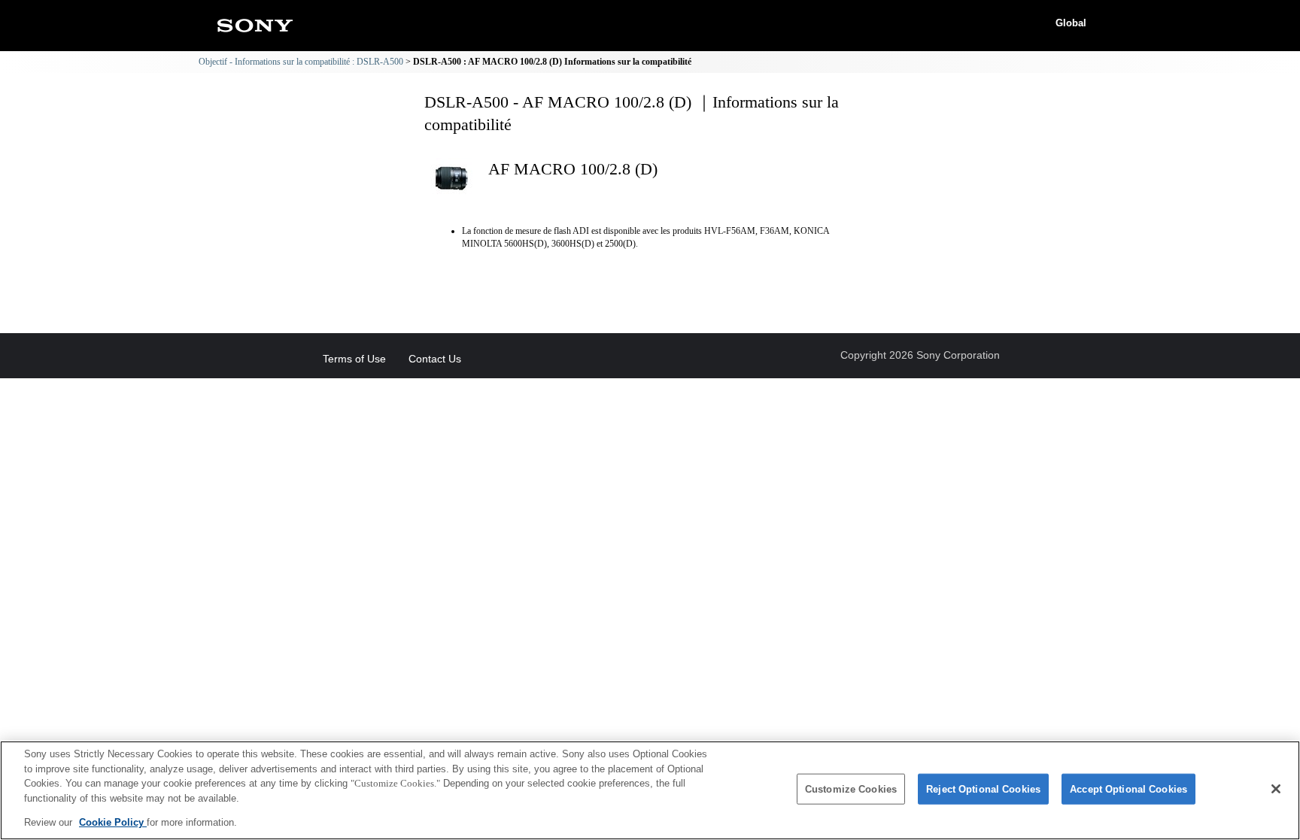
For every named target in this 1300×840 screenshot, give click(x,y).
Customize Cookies (851, 789)
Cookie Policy (113, 822)
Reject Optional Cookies (983, 789)
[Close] (1275, 788)
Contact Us (435, 358)
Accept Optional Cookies (1128, 789)
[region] (650, 790)
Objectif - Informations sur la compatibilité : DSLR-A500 (301, 61)
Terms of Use (354, 358)
